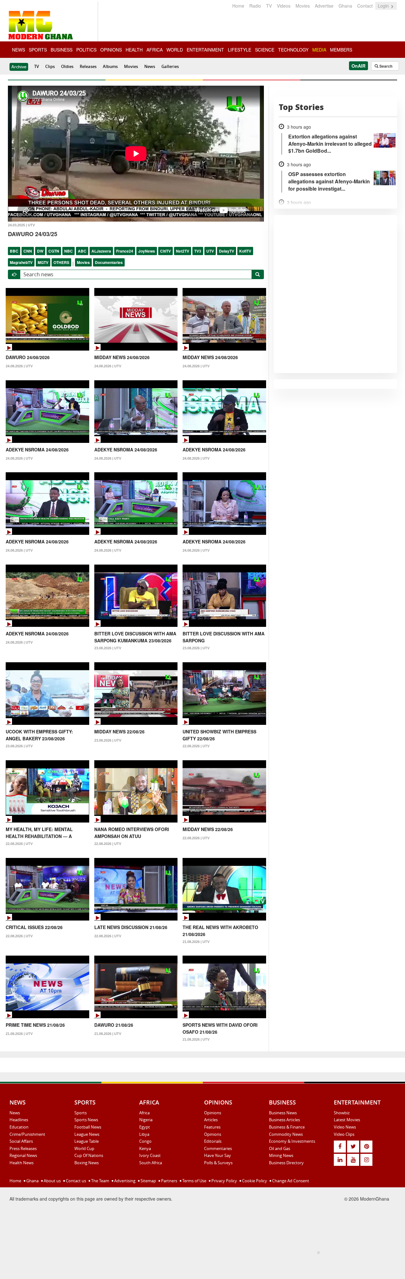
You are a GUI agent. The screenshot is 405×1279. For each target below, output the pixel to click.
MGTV (43, 262)
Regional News (23, 1155)
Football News (87, 1127)
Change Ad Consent (290, 1181)
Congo (145, 1141)
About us (52, 1181)
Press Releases (23, 1148)
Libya (144, 1134)
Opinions (212, 1113)
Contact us (75, 1181)
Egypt (144, 1127)
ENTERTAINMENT (205, 49)
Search (385, 66)
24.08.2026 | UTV (19, 366)
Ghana (345, 6)
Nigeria (146, 1120)
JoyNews (146, 251)
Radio (255, 6)
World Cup (84, 1148)
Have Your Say (217, 1155)
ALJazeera (101, 251)
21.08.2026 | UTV (196, 942)
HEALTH (134, 49)
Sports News (86, 1120)
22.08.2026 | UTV (196, 746)
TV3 (197, 251)
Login (384, 6)
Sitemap (148, 1181)
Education (18, 1127)
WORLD (174, 49)
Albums (110, 66)
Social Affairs (21, 1141)
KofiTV (245, 251)
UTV (210, 251)
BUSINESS (61, 49)
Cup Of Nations (88, 1155)
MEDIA (319, 49)
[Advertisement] (200, 1263)
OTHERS (61, 262)
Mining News (281, 1155)
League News (86, 1134)
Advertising (124, 1181)
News (149, 66)
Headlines (18, 1120)
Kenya (145, 1148)
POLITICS (86, 49)
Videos (283, 6)
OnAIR (358, 66)
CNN (27, 251)
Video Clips (344, 1134)
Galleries (170, 66)
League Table (86, 1141)
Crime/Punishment (27, 1134)
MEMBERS (341, 49)
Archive (18, 67)
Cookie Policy (254, 1181)
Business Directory (286, 1163)
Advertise (324, 6)
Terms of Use (193, 1181)
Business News (283, 1113)
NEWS (18, 49)
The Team (99, 1181)
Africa (144, 1113)
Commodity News (286, 1134)
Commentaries (218, 1148)
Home (238, 6)
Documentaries (109, 262)
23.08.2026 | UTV (107, 648)
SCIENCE (264, 49)
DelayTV (226, 251)
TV (269, 6)
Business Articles (284, 1120)
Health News (21, 1163)
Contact (365, 6)
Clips (50, 66)
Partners (168, 1181)
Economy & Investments (292, 1141)
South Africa (150, 1163)
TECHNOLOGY (293, 49)
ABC (82, 251)
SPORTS (38, 49)
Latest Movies (347, 1120)
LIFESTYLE (239, 49)
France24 (124, 251)
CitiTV (165, 251)
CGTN (53, 251)
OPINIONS (111, 49)
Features (212, 1127)
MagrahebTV (21, 262)
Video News (345, 1127)
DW (40, 251)
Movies (303, 6)
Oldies (67, 66)
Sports (80, 1113)
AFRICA (154, 49)
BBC (14, 251)
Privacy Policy (223, 1181)
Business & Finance (287, 1127)
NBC (68, 251)
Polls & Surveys (218, 1163)
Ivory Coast (150, 1155)
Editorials (212, 1141)
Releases (88, 66)
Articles (211, 1120)
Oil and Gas (279, 1148)
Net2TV (182, 251)
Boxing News (86, 1163)
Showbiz (342, 1113)
